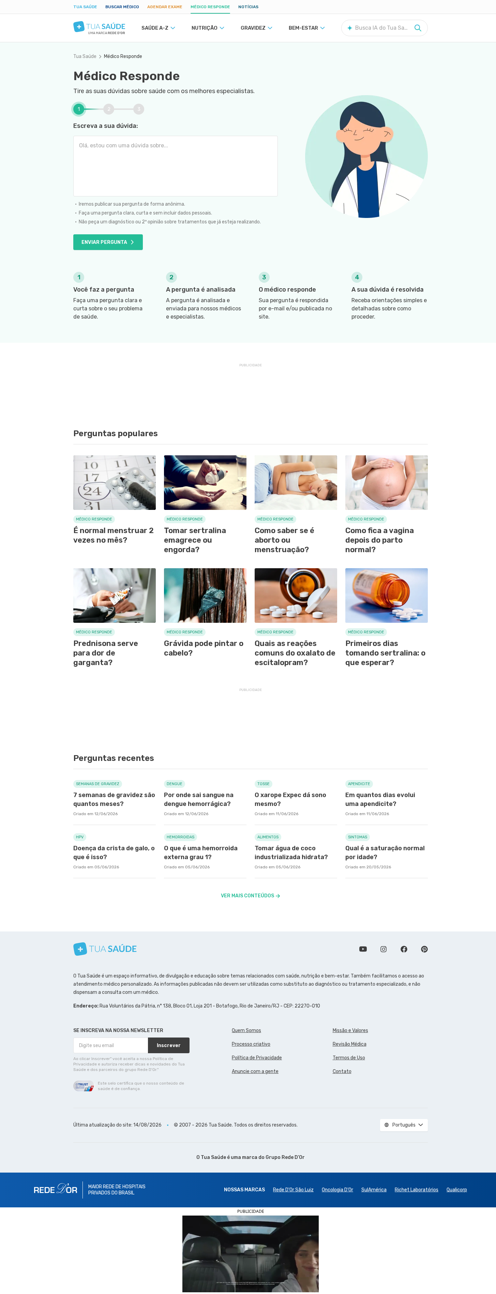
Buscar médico (122, 6)
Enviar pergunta (104, 242)
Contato (342, 1071)
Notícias (248, 6)
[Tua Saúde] (99, 26)
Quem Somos (246, 1030)
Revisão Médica (349, 1044)
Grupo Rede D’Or (285, 1157)
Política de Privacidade (257, 1058)
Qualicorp (457, 1190)
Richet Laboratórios (416, 1190)
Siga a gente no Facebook (404, 949)
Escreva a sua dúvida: (105, 126)
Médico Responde (210, 6)
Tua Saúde (85, 6)
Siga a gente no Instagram (383, 949)
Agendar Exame (164, 6)
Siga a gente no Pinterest (424, 949)
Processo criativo (251, 1044)
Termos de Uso (349, 1058)
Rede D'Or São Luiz (293, 1190)
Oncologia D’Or (337, 1190)
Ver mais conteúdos (247, 896)
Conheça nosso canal (363, 949)
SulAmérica (374, 1190)
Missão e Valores (350, 1030)
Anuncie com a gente (255, 1071)
